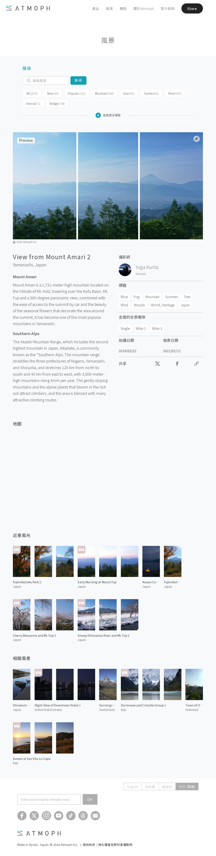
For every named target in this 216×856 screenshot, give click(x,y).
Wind (124, 304)
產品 (95, 8)
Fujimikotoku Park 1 (172, 582)
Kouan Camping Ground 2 (151, 582)
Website (141, 274)
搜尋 (78, 80)
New (52, 93)
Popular (76, 93)
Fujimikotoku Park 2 (27, 582)
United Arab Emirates (48, 709)
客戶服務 (168, 8)
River (174, 93)
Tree (187, 296)
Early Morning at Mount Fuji (97, 582)
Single (125, 328)
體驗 (123, 8)
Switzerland (107, 709)
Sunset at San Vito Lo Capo (32, 758)
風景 (109, 8)
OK (90, 799)
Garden (151, 93)
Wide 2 (141, 328)
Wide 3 (157, 328)
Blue (124, 296)
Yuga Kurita (147, 267)
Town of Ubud (194, 705)
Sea (128, 93)
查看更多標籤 (112, 115)
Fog (136, 296)
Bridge (57, 103)
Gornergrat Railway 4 (108, 705)
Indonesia (191, 709)
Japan (41, 265)
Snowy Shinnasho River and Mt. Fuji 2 (104, 635)
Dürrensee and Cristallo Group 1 (143, 705)
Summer (171, 296)
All (32, 93)
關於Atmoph (144, 8)
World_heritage (163, 304)
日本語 (150, 786)
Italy (123, 709)
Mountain (104, 93)
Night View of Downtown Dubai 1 (58, 705)
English (132, 786)
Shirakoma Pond (21, 705)
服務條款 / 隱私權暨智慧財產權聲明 (107, 844)
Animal (33, 103)
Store (192, 8)
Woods (139, 304)
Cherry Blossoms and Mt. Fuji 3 (34, 635)
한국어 (167, 786)
